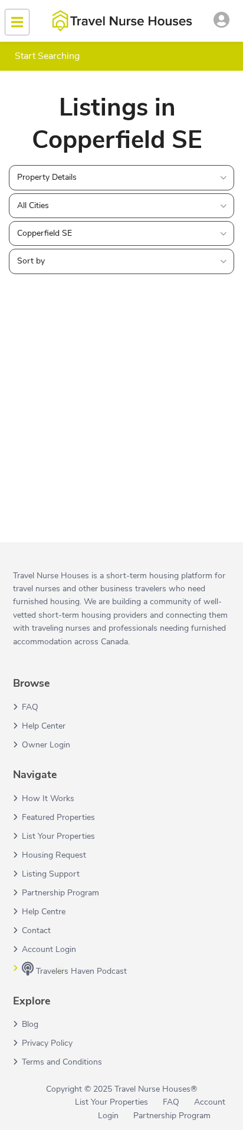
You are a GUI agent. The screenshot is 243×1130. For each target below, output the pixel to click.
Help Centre (43, 911)
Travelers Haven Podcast (80, 971)
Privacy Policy (47, 1043)
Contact (36, 930)
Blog (30, 1024)
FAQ (30, 707)
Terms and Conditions (62, 1062)
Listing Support (51, 873)
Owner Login (46, 744)
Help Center (43, 726)
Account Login (49, 949)
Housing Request (54, 855)
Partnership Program (60, 892)
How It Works (48, 798)
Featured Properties (58, 817)
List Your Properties (58, 836)
